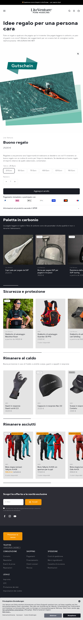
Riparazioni (7, 568)
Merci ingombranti (55, 560)
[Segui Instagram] (9, 516)
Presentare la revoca (12, 536)
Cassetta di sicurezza (56, 564)
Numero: (6, 177)
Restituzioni (52, 568)
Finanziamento (32, 560)
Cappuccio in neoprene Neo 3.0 (50, 406)
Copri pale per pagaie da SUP (17, 270)
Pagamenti (31, 556)
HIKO (39, 331)
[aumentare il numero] (15, 181)
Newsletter (7, 560)
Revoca (29, 568)
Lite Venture (8, 138)
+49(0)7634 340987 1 (11, 547)
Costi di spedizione (55, 556)
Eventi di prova (9, 564)
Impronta (6, 579)
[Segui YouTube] (15, 516)
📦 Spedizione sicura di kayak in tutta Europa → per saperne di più (41, 2)
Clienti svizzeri (32, 564)
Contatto (6, 556)
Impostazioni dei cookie (12, 591)
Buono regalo (15, 143)
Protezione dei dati (11, 587)
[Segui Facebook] (4, 516)
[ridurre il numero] (6, 181)
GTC (5, 583)
